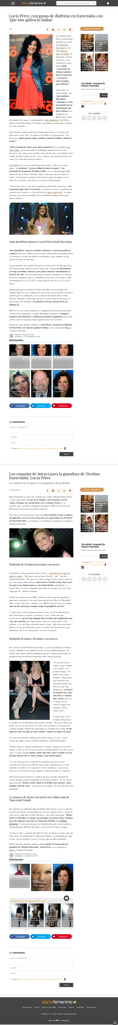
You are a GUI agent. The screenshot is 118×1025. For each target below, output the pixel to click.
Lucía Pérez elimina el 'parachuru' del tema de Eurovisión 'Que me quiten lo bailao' (63, 362)
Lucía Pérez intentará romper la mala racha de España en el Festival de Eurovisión (41, 362)
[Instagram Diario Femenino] (94, 118)
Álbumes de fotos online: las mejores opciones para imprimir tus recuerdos (87, 45)
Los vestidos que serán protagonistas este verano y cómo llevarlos (101, 66)
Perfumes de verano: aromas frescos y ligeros (101, 46)
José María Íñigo (39, 391)
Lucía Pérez (14, 165)
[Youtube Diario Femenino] (105, 118)
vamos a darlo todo (54, 192)
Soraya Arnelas (38, 885)
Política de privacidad (49, 1007)
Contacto (71, 1007)
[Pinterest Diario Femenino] (89, 118)
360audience (65, 1020)
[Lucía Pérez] (63, 396)
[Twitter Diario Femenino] (99, 118)
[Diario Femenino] (34, 4)
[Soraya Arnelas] (41, 890)
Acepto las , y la (37, 448)
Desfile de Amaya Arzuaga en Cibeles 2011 (27, 901)
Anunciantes (80, 1007)
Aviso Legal (62, 1007)
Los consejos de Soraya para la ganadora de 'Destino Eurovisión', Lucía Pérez (18, 361)
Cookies (36, 1007)
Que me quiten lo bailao (62, 52)
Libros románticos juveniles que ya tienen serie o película (87, 66)
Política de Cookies (57, 448)
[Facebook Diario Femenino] (84, 118)
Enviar (66, 454)
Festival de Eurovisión (62, 46)
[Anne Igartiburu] (19, 396)
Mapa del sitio (91, 1007)
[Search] (93, 3)
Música (68, 327)
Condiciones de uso (42, 448)
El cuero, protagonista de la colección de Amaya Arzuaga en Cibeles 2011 (19, 882)
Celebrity (15, 388)
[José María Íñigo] (41, 396)
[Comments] (70, 30)
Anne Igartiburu (51, 120)
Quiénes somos (27, 1007)
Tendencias (15, 875)
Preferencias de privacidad (27, 448)
